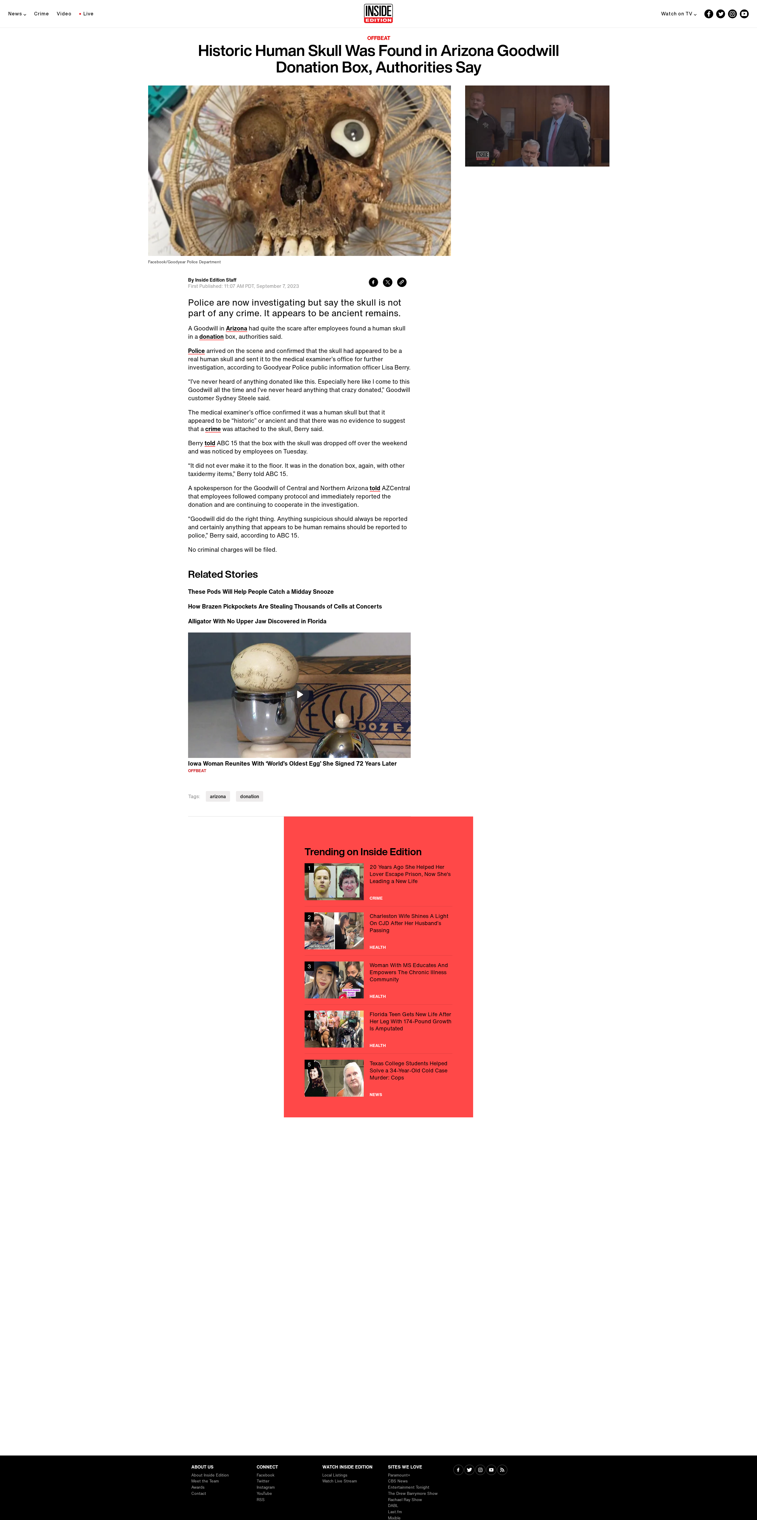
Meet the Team (205, 1481)
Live (88, 13)
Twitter (263, 1481)
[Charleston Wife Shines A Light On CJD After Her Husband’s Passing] (378, 930)
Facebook (265, 1475)
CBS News (398, 1481)
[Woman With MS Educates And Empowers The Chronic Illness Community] (378, 979)
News (15, 13)
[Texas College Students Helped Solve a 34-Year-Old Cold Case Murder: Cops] (378, 1078)
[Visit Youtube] (491, 1470)
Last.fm (395, 1512)
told (210, 443)
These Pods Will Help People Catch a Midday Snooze (261, 591)
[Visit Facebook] (458, 1470)
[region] (299, 695)
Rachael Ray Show (405, 1500)
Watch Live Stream (339, 1481)
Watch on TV (677, 13)
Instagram (266, 1487)
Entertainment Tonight (408, 1487)
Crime (41, 13)
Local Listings (334, 1475)
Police (196, 350)
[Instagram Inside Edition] (732, 13)
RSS (261, 1500)
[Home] (378, 14)
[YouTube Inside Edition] (744, 13)
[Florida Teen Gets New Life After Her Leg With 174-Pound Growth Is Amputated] (378, 1029)
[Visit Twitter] (469, 1470)
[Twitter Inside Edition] (720, 13)
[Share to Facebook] (373, 283)
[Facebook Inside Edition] (708, 13)
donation (211, 336)
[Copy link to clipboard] (402, 283)
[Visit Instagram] (480, 1470)
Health (378, 947)
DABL (393, 1505)
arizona (218, 796)
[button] (299, 694)
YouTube (264, 1493)
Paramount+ (399, 1475)
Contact (198, 1493)
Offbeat (378, 38)
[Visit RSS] (502, 1470)
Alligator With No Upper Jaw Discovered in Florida (257, 621)
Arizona (236, 328)
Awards (198, 1487)
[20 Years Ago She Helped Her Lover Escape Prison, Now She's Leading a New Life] (378, 881)
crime (213, 429)
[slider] (537, 149)
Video (64, 13)
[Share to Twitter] (387, 283)
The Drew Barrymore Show (413, 1493)
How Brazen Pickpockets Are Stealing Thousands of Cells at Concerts (285, 606)
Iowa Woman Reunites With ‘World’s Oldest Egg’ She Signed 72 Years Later (292, 763)
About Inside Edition (210, 1475)
